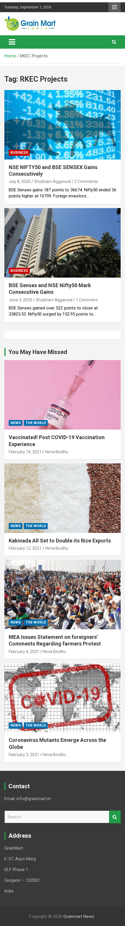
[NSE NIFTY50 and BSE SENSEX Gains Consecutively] (62, 124)
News (15, 423)
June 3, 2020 (20, 300)
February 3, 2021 (24, 754)
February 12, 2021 (25, 548)
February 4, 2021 (24, 651)
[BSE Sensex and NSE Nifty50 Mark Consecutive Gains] (62, 243)
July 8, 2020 (20, 181)
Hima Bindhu (56, 452)
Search (115, 817)
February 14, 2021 (25, 452)
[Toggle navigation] (11, 42)
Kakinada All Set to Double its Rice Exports (60, 541)
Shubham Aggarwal (52, 181)
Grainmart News (78, 916)
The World (36, 423)
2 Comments (86, 181)
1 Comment (87, 300)
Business (19, 153)
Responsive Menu (114, 7)
